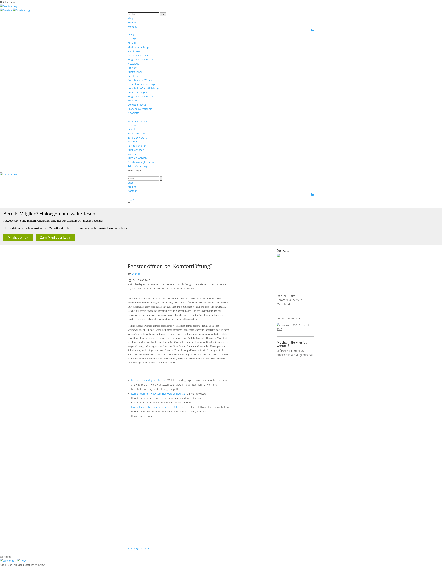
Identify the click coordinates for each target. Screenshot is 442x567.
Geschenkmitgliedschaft (142, 162)
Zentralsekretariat (138, 137)
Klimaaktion (134, 100)
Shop (131, 18)
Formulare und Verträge (142, 84)
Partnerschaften (137, 145)
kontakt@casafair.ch (139, 548)
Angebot (132, 67)
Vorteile (132, 154)
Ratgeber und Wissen (140, 80)
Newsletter (134, 63)
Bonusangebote (137, 104)
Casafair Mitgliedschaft (299, 355)
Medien (132, 22)
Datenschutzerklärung (246, 552)
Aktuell (132, 43)
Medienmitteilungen (139, 47)
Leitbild (132, 129)
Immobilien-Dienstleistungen (144, 88)
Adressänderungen (139, 166)
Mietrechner (135, 71)
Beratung (133, 76)
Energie (136, 273)
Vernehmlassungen (139, 55)
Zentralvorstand (137, 133)
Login (131, 35)
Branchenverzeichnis (140, 108)
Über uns (133, 125)
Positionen (134, 51)
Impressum (223, 552)
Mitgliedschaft (136, 149)
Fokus (131, 117)
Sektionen (133, 141)
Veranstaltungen (137, 92)
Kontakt (132, 26)
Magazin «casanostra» (140, 59)
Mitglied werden (137, 158)
